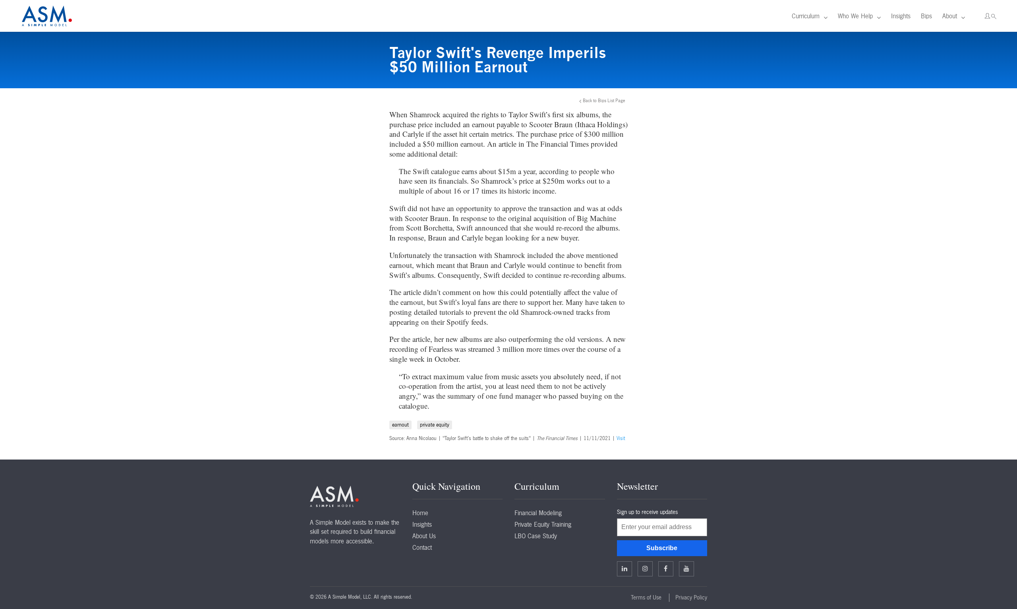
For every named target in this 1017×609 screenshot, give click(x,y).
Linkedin (624, 568)
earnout (400, 425)
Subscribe (661, 548)
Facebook (665, 568)
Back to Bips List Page (604, 100)
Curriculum (806, 15)
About (949, 15)
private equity (434, 425)
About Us (424, 535)
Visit (621, 438)
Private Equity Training (542, 524)
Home (420, 512)
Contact (422, 547)
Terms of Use (646, 597)
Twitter (645, 568)
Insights (901, 15)
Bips (926, 15)
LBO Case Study (535, 535)
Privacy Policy (691, 597)
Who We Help (855, 15)
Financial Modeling (538, 512)
